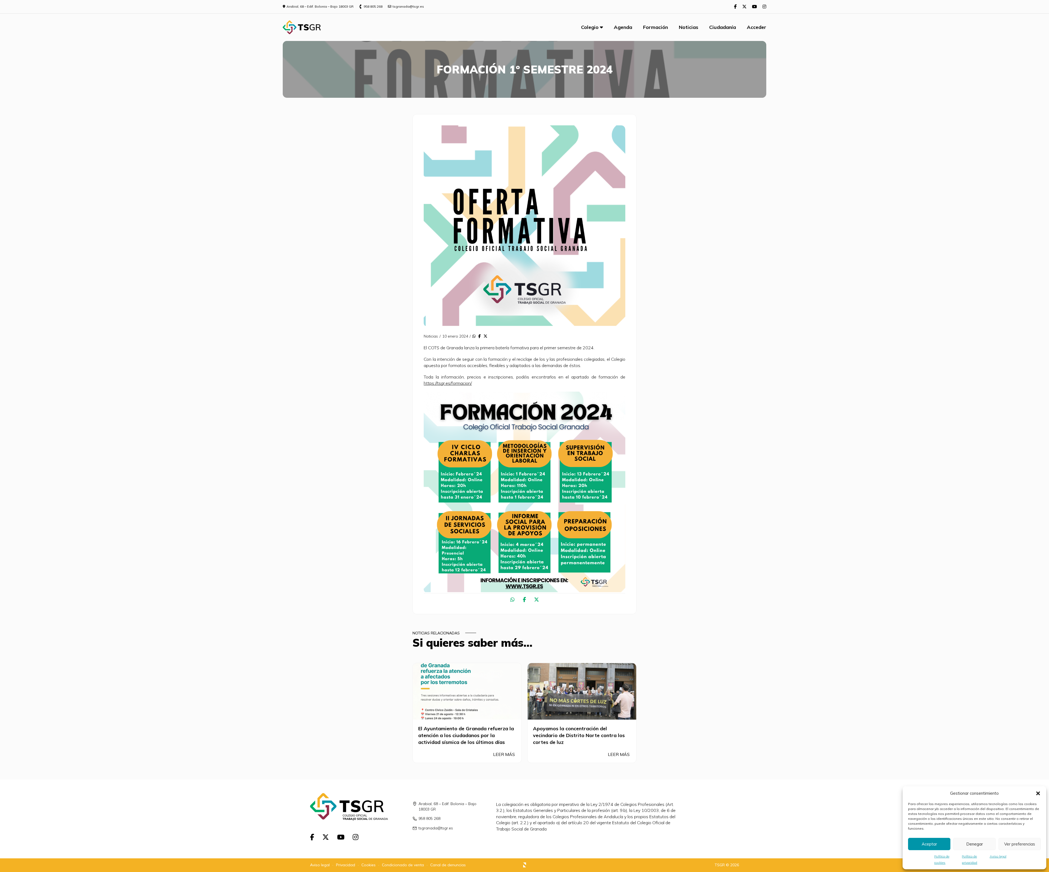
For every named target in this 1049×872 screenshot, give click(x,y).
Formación (655, 27)
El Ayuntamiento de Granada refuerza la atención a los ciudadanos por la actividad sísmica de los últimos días (466, 735)
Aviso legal (998, 856)
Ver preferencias (1019, 844)
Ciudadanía (722, 27)
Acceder (756, 27)
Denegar (974, 844)
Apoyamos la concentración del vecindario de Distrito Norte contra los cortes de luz (579, 735)
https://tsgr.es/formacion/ (448, 383)
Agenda (623, 27)
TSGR (720, 864)
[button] (1038, 793)
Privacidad (345, 864)
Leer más (504, 754)
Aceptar (929, 844)
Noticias (688, 27)
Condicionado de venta (403, 864)
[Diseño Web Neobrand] (524, 865)
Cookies (368, 864)
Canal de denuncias (448, 864)
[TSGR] (302, 27)
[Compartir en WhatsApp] (474, 336)
